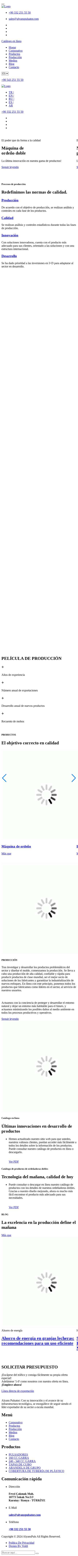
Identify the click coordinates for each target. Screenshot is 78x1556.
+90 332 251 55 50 (20, 12)
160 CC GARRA (19, 1457)
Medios (13, 60)
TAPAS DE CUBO (20, 1464)
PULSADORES (18, 1454)
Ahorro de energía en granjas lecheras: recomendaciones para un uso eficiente (37, 1341)
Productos (14, 54)
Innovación (9, 235)
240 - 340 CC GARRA (22, 1461)
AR (11, 105)
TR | (11, 92)
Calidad (7, 218)
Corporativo (15, 50)
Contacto (14, 67)
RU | (11, 98)
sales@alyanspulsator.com (24, 18)
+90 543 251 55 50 (12, 79)
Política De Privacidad (21, 1542)
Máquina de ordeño (16, 846)
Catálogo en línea (11, 41)
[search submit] (37, 1553)
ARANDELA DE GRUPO (25, 1467)
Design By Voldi (18, 1546)
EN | (11, 95)
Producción (15, 57)
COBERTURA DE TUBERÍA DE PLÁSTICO (36, 1471)
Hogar (12, 47)
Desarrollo (9, 256)
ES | (11, 102)
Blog (11, 63)
